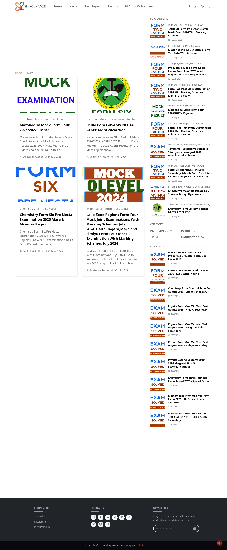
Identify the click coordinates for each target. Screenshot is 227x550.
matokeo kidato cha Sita (125, 119)
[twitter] (93, 524)
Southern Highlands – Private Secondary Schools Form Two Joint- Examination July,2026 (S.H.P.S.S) (190, 173)
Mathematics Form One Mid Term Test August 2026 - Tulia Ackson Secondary (188, 417)
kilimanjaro (184, 84)
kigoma (172, 105)
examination (95, 209)
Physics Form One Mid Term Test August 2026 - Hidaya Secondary (188, 307)
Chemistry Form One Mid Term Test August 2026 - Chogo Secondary (190, 290)
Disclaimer (40, 521)
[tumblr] (100, 517)
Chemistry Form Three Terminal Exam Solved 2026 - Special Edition (189, 379)
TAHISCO (198, 24)
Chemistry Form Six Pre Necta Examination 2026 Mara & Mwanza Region (46, 219)
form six (92, 119)
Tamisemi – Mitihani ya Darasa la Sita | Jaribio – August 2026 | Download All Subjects (188, 152)
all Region (173, 45)
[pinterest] (115, 517)
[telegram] (93, 517)
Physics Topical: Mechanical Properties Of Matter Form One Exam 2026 (187, 256)
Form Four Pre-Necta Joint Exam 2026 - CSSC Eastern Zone (188, 272)
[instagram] (195, 6)
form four (27, 119)
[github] (107, 524)
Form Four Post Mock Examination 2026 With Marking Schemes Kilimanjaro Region (189, 131)
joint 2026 (195, 45)
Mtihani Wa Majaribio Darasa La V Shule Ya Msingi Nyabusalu (188, 192)
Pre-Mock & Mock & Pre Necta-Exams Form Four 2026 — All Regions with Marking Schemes (187, 71)
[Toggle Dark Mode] (202, 6)
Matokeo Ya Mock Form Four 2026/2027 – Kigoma (186, 111)
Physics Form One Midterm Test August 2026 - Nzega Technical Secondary (187, 327)
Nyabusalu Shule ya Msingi (197, 186)
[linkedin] (107, 517)
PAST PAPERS (185, 24)
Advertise (39, 516)
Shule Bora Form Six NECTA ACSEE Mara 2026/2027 (110, 127)
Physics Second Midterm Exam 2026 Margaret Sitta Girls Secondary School (187, 363)
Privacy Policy (42, 526)
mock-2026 (195, 63)
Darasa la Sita (175, 144)
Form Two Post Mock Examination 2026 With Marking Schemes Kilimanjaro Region (189, 92)
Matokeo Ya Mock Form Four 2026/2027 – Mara (45, 127)
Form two (173, 24)
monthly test (190, 144)
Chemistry (27, 209)
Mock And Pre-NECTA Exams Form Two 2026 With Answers (189, 51)
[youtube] (122, 517)
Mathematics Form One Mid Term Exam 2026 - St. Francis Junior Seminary (188, 399)
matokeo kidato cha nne (60, 119)
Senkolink (137, 545)
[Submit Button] (195, 528)
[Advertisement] (79, 42)
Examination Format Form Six (194, 204)
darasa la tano (175, 186)
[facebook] (189, 6)
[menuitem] (58, 6)
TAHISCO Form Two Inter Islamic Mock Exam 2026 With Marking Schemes (188, 32)
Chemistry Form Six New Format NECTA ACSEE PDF (188, 210)
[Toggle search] (208, 6)
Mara (39, 119)
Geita (124, 209)
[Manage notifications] (219, 543)
